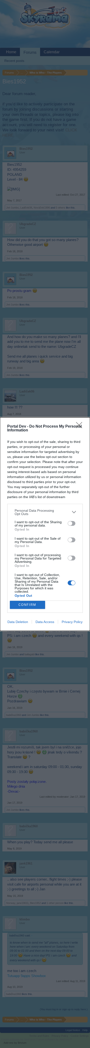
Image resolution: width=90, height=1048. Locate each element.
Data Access (45, 622)
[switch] (71, 523)
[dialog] (45, 524)
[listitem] (45, 512)
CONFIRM (27, 605)
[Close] (80, 426)
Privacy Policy (72, 622)
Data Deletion (17, 622)
